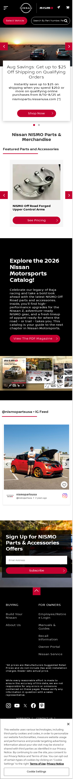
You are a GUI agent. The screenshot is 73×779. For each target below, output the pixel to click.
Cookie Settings (36, 771)
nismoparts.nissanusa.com (34, 99)
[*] (59, 99)
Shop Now (36, 113)
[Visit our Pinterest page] (42, 706)
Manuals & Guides (47, 626)
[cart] (68, 8)
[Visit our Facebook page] (33, 706)
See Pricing (36, 220)
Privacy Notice (55, 763)
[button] (34, 125)
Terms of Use (38, 763)
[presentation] (4, 46)
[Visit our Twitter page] (25, 706)
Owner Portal (49, 647)
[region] (36, 749)
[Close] (68, 724)
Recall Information (48, 637)
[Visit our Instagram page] (8, 706)
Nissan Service (50, 654)
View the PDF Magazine (33, 338)
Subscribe (36, 570)
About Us (13, 625)
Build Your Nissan (14, 615)
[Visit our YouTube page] (17, 706)
